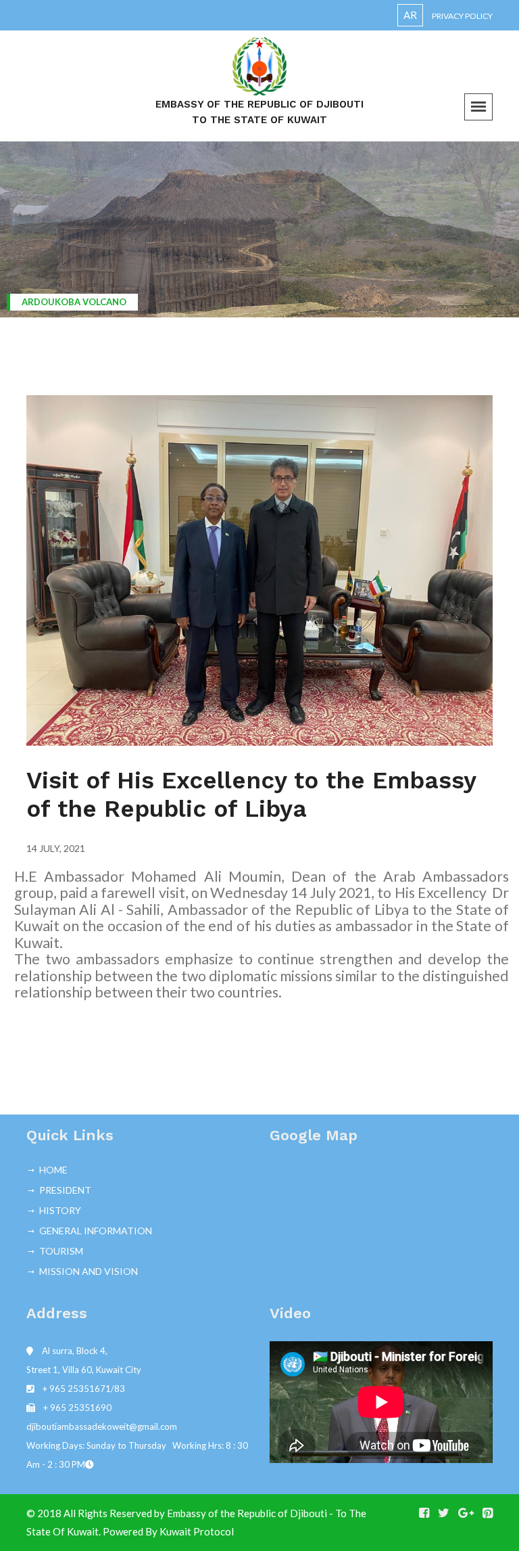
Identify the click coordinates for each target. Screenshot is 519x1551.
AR (410, 15)
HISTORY (60, 1210)
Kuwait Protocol (196, 1531)
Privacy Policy (462, 16)
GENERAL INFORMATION (95, 1230)
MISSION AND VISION (88, 1271)
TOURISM (61, 1251)
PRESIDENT (65, 1190)
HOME (53, 1169)
